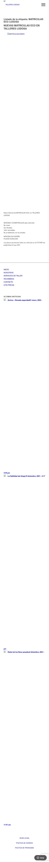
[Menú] (42, 4)
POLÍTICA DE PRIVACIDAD (24, 848)
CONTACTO (8, 282)
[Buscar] (37, 4)
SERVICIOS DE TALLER (13, 275)
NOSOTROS (8, 272)
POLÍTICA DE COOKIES (24, 843)
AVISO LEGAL (24, 838)
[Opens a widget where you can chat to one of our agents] (40, 858)
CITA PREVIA (9, 285)
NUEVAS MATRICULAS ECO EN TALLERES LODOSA (22, 27)
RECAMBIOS (9, 279)
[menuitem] (37, 4)
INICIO (6, 269)
